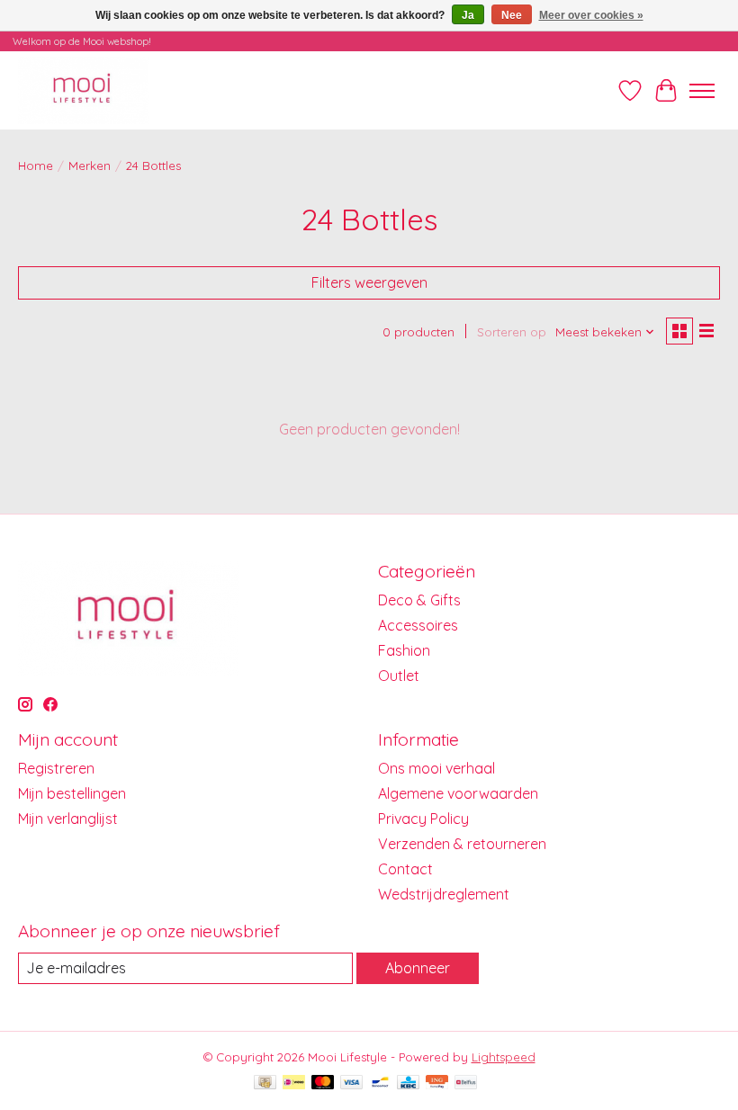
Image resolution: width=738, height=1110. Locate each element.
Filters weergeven (369, 282)
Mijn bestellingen (72, 793)
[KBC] (408, 1083)
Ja (468, 15)
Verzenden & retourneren (462, 844)
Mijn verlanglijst (68, 819)
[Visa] (352, 1083)
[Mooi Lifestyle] (83, 90)
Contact (405, 869)
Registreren (56, 768)
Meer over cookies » (591, 15)
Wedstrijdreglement (443, 894)
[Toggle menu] (702, 91)
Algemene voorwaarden (458, 793)
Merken (89, 165)
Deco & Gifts (419, 600)
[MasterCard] (323, 1083)
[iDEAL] (294, 1083)
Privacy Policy (423, 819)
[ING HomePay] (437, 1083)
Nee (511, 15)
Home (35, 165)
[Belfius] (465, 1083)
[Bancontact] (380, 1083)
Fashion (404, 650)
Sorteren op (511, 332)
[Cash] (265, 1083)
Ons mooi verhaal (436, 768)
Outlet (398, 676)
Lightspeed (504, 1057)
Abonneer (417, 968)
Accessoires (418, 625)
